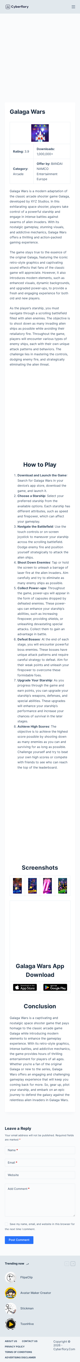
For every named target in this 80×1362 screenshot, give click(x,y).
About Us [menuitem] (11, 1341)
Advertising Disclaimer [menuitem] (20, 1357)
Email (12, 1162)
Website (13, 1175)
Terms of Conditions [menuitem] (18, 1352)
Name (13, 1150)
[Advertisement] (40, 55)
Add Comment (19, 1189)
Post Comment (19, 1240)
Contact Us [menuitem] (29, 1341)
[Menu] (73, 7)
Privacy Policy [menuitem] (15, 1346)
